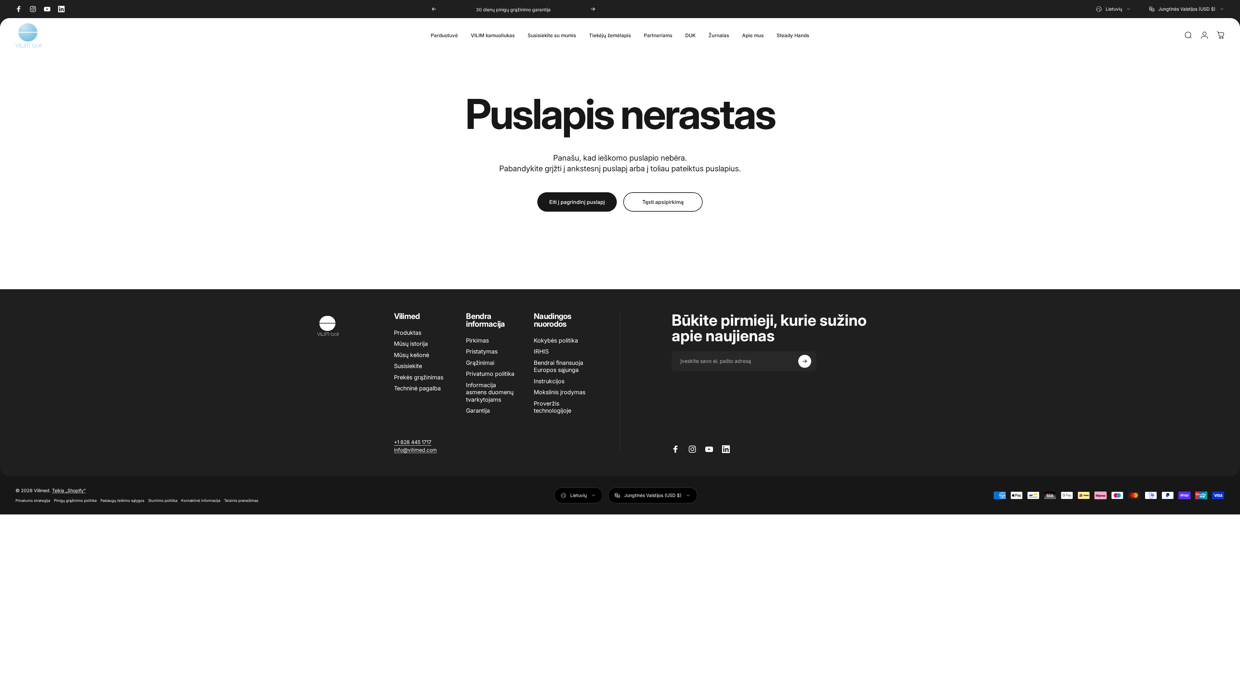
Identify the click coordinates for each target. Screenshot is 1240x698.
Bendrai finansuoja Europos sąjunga (558, 366)
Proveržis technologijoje (552, 407)
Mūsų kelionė (411, 355)
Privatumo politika (490, 373)
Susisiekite (408, 366)
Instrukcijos (549, 381)
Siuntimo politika (162, 500)
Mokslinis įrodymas (559, 392)
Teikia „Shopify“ (69, 490)
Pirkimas (477, 340)
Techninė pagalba (417, 388)
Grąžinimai (480, 362)
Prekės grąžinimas (418, 377)
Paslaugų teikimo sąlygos (122, 500)
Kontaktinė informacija (200, 500)
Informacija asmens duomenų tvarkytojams (489, 392)
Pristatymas (482, 351)
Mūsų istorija (411, 343)
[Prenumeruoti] (804, 361)
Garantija (478, 410)
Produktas (407, 332)
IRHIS (541, 351)
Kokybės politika (556, 340)
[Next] (593, 9)
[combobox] (1113, 9)
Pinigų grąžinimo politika (75, 500)
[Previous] (434, 9)
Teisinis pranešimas (241, 500)
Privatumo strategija (33, 500)
